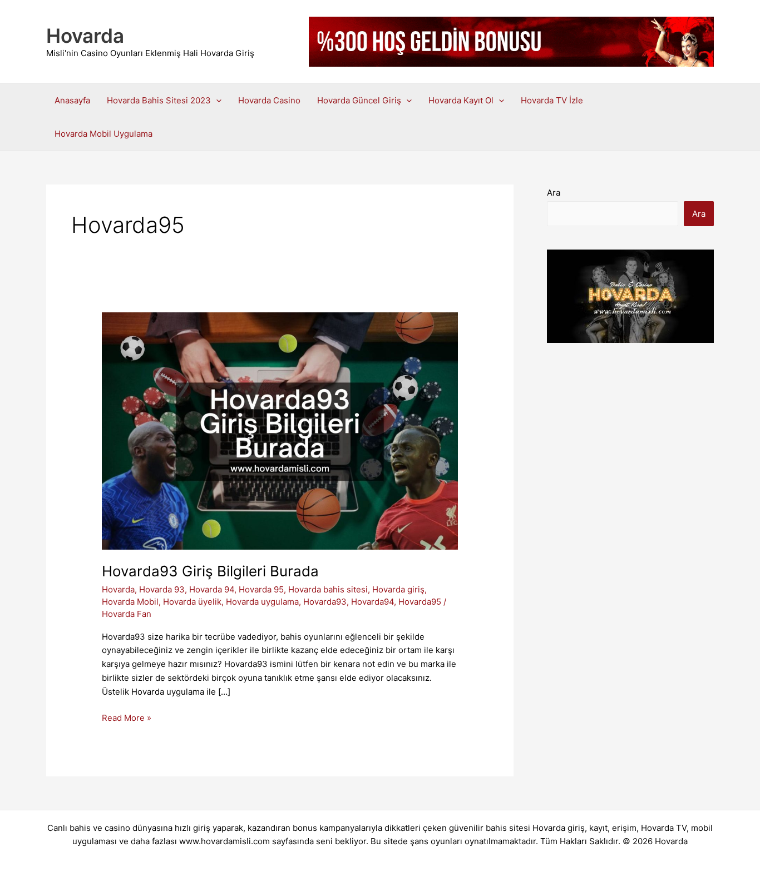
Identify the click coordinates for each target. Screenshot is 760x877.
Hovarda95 (419, 601)
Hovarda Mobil (130, 601)
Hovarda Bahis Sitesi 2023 (159, 100)
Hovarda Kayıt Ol (460, 100)
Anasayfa (72, 100)
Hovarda (85, 35)
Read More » (126, 718)
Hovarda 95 (261, 589)
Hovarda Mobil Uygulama (103, 133)
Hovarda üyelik (192, 601)
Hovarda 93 (162, 589)
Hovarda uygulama (262, 601)
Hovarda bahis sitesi (328, 589)
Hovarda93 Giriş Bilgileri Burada (210, 571)
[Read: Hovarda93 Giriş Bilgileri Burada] (280, 430)
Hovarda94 (372, 601)
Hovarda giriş (398, 589)
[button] (216, 100)
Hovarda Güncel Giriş (359, 100)
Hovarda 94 (211, 589)
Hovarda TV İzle (552, 100)
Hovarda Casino (269, 100)
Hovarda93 (325, 601)
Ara (553, 192)
